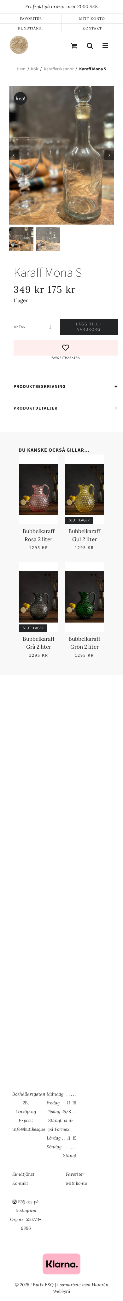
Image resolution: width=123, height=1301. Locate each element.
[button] (66, 350)
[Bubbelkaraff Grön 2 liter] (84, 575)
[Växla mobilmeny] (106, 45)
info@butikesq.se (28, 1129)
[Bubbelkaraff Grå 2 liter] (38, 575)
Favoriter (31, 18)
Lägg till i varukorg (89, 326)
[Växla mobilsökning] (90, 45)
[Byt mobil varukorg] (74, 45)
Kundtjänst (31, 28)
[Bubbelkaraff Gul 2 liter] (84, 468)
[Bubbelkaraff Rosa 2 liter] (38, 468)
